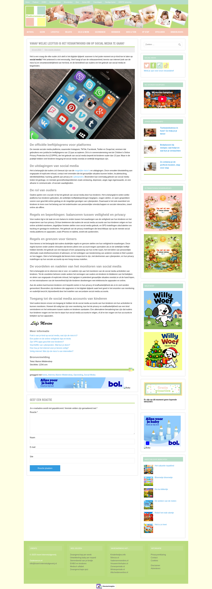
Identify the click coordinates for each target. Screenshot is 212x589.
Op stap (145, 32)
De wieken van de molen (165, 501)
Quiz (77, 2)
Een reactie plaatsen (53, 50)
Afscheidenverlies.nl (119, 572)
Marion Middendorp (64, 375)
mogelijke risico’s (82, 170)
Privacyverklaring (158, 555)
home (44, 375)
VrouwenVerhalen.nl (119, 563)
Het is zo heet (161, 524)
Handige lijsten (110, 2)
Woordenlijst (68, 2)
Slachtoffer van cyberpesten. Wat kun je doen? (50, 345)
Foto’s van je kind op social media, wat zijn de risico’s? (53, 335)
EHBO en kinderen (78, 563)
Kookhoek (115, 32)
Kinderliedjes (177, 32)
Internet (51, 375)
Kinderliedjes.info (118, 555)
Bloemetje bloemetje (164, 477)
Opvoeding (78, 375)
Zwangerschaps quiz (79, 569)
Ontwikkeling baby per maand (83, 558)
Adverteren (155, 568)
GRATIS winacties (125, 2)
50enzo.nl (114, 558)
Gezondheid (100, 32)
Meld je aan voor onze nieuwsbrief (159, 71)
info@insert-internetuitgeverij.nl (43, 563)
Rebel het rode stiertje (164, 513)
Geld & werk (83, 32)
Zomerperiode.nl (117, 566)
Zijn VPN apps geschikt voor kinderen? (47, 342)
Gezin (42, 32)
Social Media (89, 375)
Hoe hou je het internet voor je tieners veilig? (49, 348)
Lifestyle (55, 32)
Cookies (154, 561)
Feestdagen (97, 2)
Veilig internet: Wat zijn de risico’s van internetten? (51, 351)
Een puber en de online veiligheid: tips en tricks (50, 339)
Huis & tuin (131, 32)
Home (27, 2)
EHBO (44, 2)
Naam (32, 438)
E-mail (32, 447)
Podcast (36, 2)
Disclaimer (155, 565)
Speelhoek (160, 32)
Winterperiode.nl (117, 569)
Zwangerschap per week (81, 555)
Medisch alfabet (55, 2)
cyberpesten (78, 177)
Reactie (34, 412)
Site (31, 457)
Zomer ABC (86, 2)
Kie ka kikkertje (161, 489)
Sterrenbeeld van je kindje (81, 561)
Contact (154, 558)
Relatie (68, 32)
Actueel (30, 32)
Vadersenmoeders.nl (119, 561)
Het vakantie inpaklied (164, 466)
